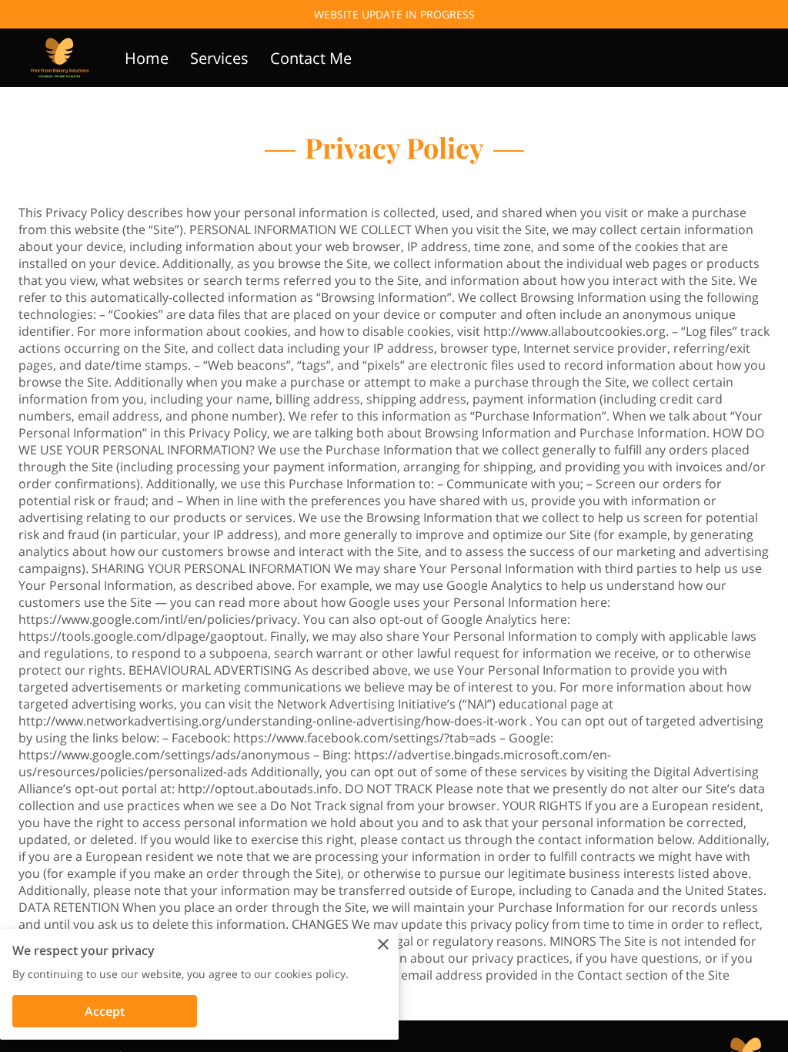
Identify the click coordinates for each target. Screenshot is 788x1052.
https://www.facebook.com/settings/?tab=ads (364, 737)
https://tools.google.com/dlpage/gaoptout (141, 636)
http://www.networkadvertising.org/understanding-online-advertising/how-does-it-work (272, 720)
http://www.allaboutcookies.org (574, 331)
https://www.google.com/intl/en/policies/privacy (157, 619)
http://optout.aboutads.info (258, 788)
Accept (105, 1011)
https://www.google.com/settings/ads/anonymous (164, 754)
